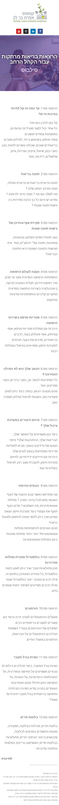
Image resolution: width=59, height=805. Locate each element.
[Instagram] (25, 31)
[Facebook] (40, 31)
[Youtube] (18, 31)
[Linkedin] (33, 31)
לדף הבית (6, 758)
